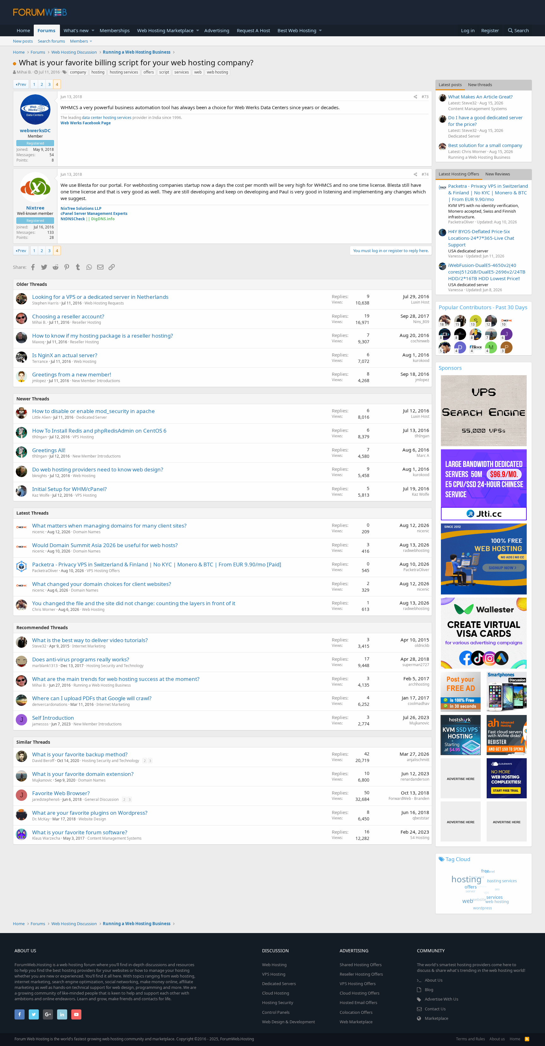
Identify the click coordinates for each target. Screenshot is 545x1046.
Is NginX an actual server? (64, 355)
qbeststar (421, 818)
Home (23, 30)
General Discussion (102, 799)
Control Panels (276, 1012)
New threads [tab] (480, 84)
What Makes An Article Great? (480, 96)
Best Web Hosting (297, 30)
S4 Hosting (419, 837)
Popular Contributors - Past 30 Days (483, 307)
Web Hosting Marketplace (165, 30)
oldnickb (422, 645)
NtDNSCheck (73, 219)
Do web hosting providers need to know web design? (97, 469)
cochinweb (420, 341)
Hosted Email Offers (358, 1002)
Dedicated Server (91, 417)
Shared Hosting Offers (361, 964)
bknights (39, 475)
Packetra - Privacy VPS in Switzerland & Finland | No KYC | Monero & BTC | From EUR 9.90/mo (488, 192)
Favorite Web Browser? (61, 793)
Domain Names (87, 532)
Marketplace (436, 1018)
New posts (23, 41)
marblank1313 (45, 665)
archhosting (418, 684)
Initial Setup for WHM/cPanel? (69, 489)
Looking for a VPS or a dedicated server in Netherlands (100, 296)
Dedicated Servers (279, 983)
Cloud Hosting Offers (359, 993)
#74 (425, 174)
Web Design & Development (288, 1022)
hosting (97, 72)
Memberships (115, 30)
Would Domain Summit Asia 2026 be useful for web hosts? (105, 545)
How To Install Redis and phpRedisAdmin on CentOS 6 (99, 430)
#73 (425, 96)
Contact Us (435, 1009)
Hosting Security (277, 1002)
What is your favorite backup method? (79, 754)
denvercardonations (49, 704)
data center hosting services (107, 117)
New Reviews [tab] (497, 174)
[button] (93, 30)
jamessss (40, 724)
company (78, 72)
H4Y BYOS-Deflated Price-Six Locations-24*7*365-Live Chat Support (481, 238)
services (181, 72)
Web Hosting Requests (104, 303)
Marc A (423, 455)
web (198, 72)
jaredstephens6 (46, 799)
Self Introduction (53, 717)
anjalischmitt (418, 759)
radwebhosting (416, 550)
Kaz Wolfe (41, 495)
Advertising (216, 30)
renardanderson (415, 779)
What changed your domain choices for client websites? (101, 584)
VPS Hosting (83, 437)
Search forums (51, 41)
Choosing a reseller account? (68, 316)
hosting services (124, 72)
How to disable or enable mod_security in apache (93, 411)
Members (79, 41)
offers (149, 72)
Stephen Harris (45, 303)
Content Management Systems (114, 838)
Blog (429, 989)
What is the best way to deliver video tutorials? (90, 640)
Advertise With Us (441, 999)
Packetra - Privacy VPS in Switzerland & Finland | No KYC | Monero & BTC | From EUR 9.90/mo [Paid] (156, 564)
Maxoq (38, 342)
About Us (433, 980)
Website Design (92, 819)
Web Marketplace (356, 1022)
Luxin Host (420, 302)
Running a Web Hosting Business (102, 685)
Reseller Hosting (86, 322)
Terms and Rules (470, 1039)
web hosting (217, 72)
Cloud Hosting (275, 993)
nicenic (38, 532)
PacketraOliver (45, 570)
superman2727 (415, 664)
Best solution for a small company (485, 145)
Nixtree (35, 207)
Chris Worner (44, 609)
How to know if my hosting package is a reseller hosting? (102, 335)
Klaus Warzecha (46, 838)
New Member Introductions (96, 380)
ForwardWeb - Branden (409, 798)
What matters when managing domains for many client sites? (109, 525)
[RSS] (527, 1039)
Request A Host (253, 30)
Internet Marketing (88, 646)
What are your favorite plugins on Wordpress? (89, 812)
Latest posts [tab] (450, 84)
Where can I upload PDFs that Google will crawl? (91, 698)
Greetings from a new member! (71, 374)
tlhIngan (39, 437)
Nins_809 (421, 321)
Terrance (40, 361)
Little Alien (41, 417)
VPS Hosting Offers (103, 570)
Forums (46, 30)
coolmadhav (418, 703)
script (164, 72)
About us (497, 1039)
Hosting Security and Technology (115, 665)
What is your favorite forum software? (79, 832)
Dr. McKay (41, 819)
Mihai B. (24, 72)
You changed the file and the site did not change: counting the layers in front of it (133, 603)
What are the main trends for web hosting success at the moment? (115, 679)
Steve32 (39, 646)
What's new (76, 30)
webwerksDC (35, 130)
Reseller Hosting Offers (361, 974)
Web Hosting (85, 361)
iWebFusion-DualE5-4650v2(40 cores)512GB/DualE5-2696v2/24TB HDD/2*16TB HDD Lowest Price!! (486, 271)
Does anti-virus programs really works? (80, 659)
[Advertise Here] (461, 778)
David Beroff (43, 760)
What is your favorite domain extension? (82, 773)
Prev (22, 84)
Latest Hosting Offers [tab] (459, 174)
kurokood (421, 360)
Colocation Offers (356, 1012)
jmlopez (39, 380)
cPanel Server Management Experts (94, 213)
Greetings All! (49, 450)
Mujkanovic (419, 723)
